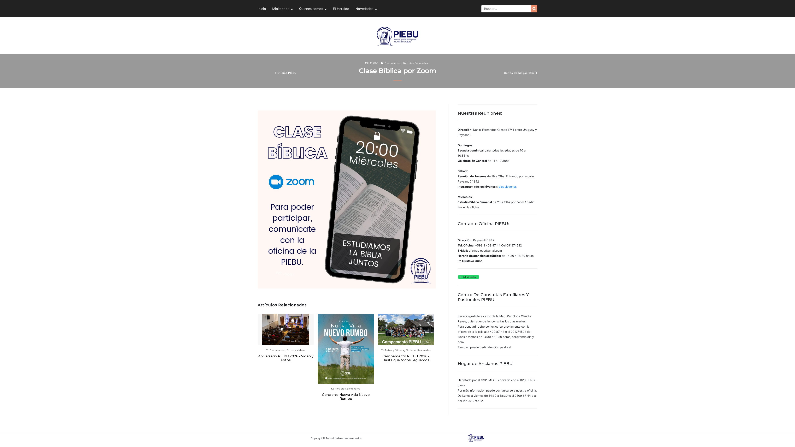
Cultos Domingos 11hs (519, 72)
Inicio (262, 9)
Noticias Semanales (415, 63)
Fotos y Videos (296, 350)
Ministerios (280, 9)
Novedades (364, 9)
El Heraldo (341, 9)
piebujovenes (508, 186)
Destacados (392, 63)
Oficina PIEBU (286, 72)
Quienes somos (311, 9)
